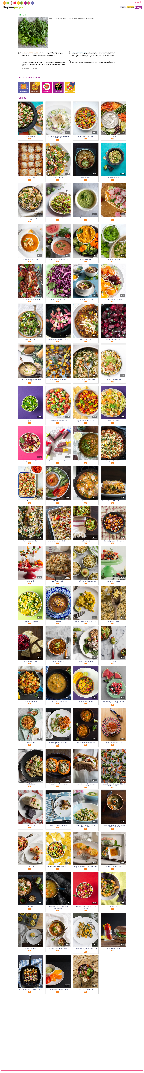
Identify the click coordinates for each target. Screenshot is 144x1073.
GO (30, 138)
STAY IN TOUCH (130, 7)
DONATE (139, 7)
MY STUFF (123, 7)
